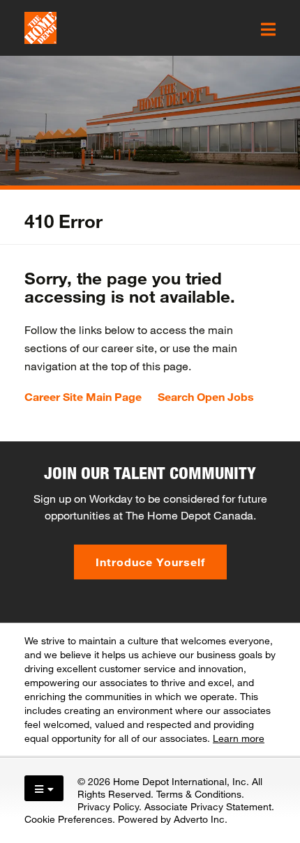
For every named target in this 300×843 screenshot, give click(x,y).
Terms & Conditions (198, 794)
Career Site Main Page (83, 396)
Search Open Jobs (206, 396)
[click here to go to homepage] (40, 28)
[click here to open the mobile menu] (268, 29)
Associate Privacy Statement (207, 806)
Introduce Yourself (150, 561)
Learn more (238, 738)
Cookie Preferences (68, 819)
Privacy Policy (108, 806)
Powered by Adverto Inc (171, 819)
